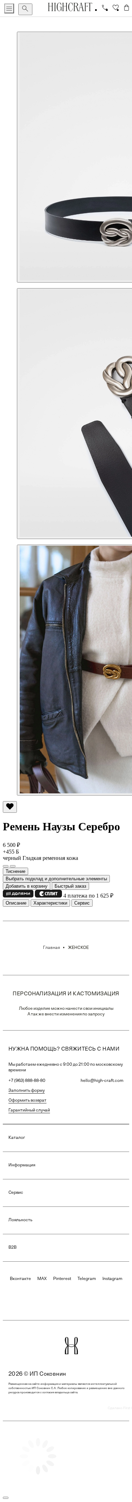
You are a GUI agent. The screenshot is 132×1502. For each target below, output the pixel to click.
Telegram (86, 1279)
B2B (12, 1248)
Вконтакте (20, 1279)
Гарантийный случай (29, 1110)
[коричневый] (12, 866)
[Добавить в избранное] (10, 807)
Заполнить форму (26, 1091)
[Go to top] (5, 1498)
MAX (42, 1279)
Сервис (82, 903)
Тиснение (15, 871)
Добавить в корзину (27, 886)
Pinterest (62, 1279)
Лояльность (20, 1220)
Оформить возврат (27, 1100)
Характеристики (50, 903)
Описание (16, 903)
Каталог (16, 1138)
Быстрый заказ (70, 886)
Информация (21, 1165)
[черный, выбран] (5, 866)
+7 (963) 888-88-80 (26, 1081)
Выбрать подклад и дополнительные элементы (56, 878)
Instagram (112, 1279)
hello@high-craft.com (102, 1081)
